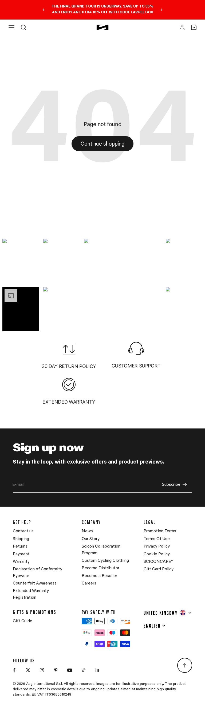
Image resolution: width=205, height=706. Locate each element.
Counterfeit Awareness (35, 583)
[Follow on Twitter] (28, 670)
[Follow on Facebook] (14, 670)
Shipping (21, 539)
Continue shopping (102, 144)
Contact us (23, 531)
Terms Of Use (157, 539)
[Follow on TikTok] (83, 670)
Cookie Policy (157, 554)
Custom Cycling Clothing (105, 561)
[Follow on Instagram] (42, 670)
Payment (21, 554)
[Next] (162, 10)
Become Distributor (100, 568)
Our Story (91, 539)
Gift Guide (22, 621)
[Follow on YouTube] (69, 670)
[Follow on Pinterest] (55, 670)
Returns (20, 546)
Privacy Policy (157, 546)
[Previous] (43, 10)
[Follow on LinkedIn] (97, 670)
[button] (21, 261)
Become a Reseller (99, 576)
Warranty (21, 562)
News (87, 531)
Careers (89, 583)
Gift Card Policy (159, 569)
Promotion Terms (160, 531)
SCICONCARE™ (158, 562)
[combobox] (168, 612)
